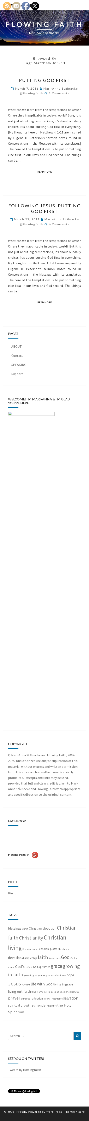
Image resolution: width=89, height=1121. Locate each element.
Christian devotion (42, 928)
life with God (42, 983)
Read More (45, 171)
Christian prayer (30, 949)
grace (56, 966)
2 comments (59, 93)
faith (43, 957)
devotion (15, 957)
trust (21, 1012)
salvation (70, 998)
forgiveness (54, 958)
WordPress (54, 1112)
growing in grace (34, 975)
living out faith (19, 991)
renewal (47, 998)
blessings (14, 928)
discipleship (29, 958)
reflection (37, 998)
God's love (23, 966)
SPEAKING (18, 365)
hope (70, 975)
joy (24, 984)
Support (17, 374)
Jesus (14, 983)
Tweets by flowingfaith (24, 1070)
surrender (39, 1005)
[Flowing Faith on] (23, 860)
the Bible (52, 1005)
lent (28, 984)
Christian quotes (48, 949)
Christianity (31, 938)
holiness (61, 975)
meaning (55, 991)
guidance (51, 975)
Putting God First (44, 80)
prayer (14, 998)
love (33, 992)
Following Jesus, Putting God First (44, 208)
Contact (17, 355)
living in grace (63, 984)
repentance (57, 998)
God (65, 957)
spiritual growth (19, 1005)
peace (75, 992)
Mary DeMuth (43, 991)
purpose (25, 998)
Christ (25, 928)
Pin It (12, 893)
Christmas (63, 948)
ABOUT (16, 346)
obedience (65, 991)
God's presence (41, 967)
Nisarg (80, 1112)
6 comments (59, 224)
